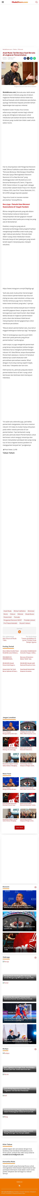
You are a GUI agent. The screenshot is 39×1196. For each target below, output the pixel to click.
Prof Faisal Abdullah (10, 623)
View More (19, 827)
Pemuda (17, 617)
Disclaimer (9, 1193)
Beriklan (27, 1192)
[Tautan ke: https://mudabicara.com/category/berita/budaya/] (35, 1049)
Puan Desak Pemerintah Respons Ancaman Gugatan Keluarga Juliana (28, 670)
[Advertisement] (19, 26)
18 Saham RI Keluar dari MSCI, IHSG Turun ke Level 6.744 (28, 733)
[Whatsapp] (34, 58)
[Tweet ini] (28, 58)
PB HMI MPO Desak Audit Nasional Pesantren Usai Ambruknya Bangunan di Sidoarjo (27, 664)
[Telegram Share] (31, 58)
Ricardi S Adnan (25, 623)
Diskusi (12, 614)
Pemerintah (8, 617)
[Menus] (2, 2)
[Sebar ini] (25, 58)
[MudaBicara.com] (20, 2)
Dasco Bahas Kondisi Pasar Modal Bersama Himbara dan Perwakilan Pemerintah (11, 652)
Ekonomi (5, 59)
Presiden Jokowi (29, 620)
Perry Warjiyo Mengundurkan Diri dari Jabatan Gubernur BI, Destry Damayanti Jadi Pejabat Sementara (10, 733)
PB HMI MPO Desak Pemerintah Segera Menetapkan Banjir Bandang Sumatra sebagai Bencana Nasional (11, 664)
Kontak (22, 1192)
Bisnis (6, 614)
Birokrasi (31, 611)
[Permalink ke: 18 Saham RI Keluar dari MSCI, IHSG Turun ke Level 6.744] (28, 725)
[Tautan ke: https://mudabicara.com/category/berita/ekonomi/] (35, 887)
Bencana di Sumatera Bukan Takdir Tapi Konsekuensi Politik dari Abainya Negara (27, 658)
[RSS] (19, 631)
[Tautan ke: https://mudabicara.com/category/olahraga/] (35, 958)
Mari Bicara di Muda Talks (9, 638)
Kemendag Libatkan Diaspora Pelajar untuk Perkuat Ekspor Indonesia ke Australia (28, 765)
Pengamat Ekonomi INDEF (13, 620)
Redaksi (17, 1192)
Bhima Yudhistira (19, 611)
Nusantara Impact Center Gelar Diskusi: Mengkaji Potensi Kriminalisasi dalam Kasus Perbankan (10, 765)
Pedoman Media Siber (19, 1193)
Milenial (20, 614)
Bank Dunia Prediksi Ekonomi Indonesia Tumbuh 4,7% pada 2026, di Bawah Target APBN (27, 749)
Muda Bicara (29, 614)
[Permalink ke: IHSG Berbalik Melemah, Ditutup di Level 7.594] (11, 741)
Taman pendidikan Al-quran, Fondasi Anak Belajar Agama (28, 639)
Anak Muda (7, 611)
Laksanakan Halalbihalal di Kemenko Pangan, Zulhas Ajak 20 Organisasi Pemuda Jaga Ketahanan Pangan (28, 652)
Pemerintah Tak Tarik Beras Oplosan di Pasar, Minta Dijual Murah (10, 670)
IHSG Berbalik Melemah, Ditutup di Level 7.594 (10, 748)
